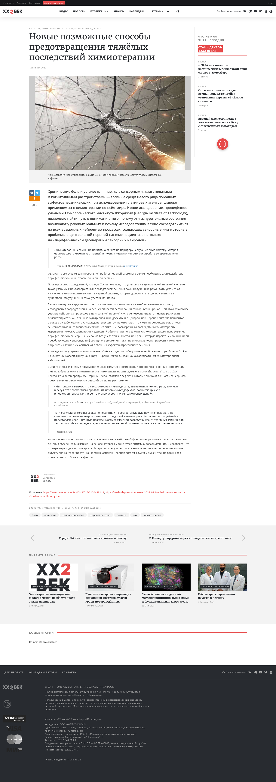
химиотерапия (152, 515)
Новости (79, 11)
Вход (270, 3)
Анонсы (118, 11)
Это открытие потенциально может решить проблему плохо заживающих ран (52, 598)
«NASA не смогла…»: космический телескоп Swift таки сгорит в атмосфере (222, 69)
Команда (22, 3)
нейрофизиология (73, 515)
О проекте (8, 3)
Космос (202, 62)
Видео (63, 11)
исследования (131, 266)
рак (135, 515)
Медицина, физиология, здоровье (81, 28)
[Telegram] (250, 11)
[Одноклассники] (265, 11)
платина (121, 515)
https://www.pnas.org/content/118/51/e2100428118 (73, 492)
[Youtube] (255, 11)
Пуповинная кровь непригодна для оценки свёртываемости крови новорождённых (108, 598)
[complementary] (220, 92)
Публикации (99, 11)
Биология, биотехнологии (44, 28)
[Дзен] (271, 11)
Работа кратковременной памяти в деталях (216, 596)
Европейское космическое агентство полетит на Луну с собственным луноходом (218, 122)
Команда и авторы (43, 672)
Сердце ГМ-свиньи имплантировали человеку (93, 538)
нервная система (100, 515)
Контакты (34, 3)
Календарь (136, 11)
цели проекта (13, 672)
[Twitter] (260, 11)
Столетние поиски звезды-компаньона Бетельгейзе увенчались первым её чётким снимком (220, 96)
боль (35, 515)
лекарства (50, 515)
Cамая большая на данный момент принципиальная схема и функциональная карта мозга (165, 598)
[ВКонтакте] (244, 11)
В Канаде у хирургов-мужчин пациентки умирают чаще (190, 538)
